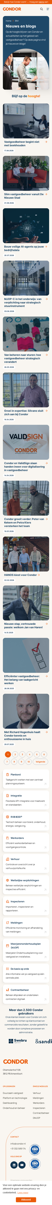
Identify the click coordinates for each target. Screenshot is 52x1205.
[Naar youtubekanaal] (22, 1165)
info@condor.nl (18, 1143)
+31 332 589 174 (18, 1148)
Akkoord (26, 1199)
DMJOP (36, 1117)
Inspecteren (39, 1108)
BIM (16, 20)
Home (8, 20)
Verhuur (37, 1093)
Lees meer (22, 1192)
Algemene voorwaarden (21, 1180)
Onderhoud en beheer (14, 1108)
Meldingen (38, 1097)
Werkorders (38, 1102)
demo (41, 1)
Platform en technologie (15, 1097)
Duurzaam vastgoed (13, 1093)
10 (29, 761)
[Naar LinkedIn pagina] (14, 1165)
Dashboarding (10, 1102)
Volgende (40, 761)
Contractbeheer (41, 1112)
